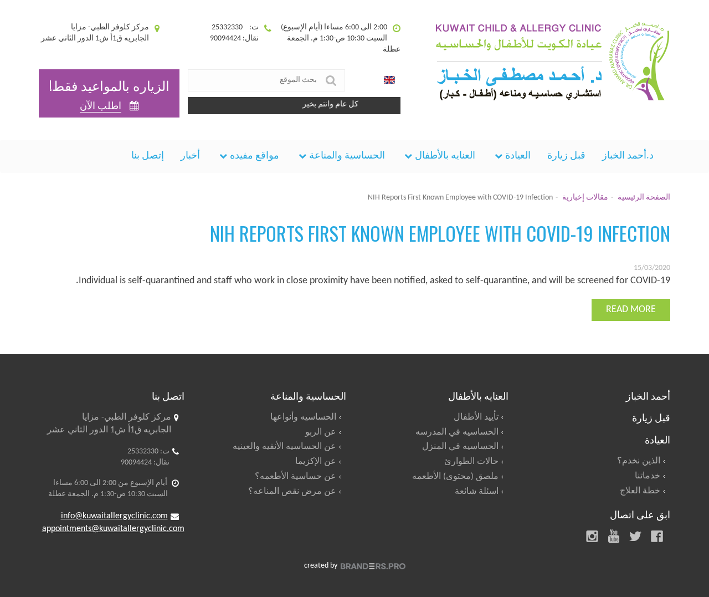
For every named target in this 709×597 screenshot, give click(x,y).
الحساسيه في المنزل (460, 446)
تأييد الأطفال (476, 417)
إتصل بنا (147, 156)
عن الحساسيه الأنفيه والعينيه (284, 446)
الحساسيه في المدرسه (457, 432)
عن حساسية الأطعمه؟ (295, 476)
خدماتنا (647, 476)
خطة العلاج (640, 491)
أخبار (190, 156)
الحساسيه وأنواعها (303, 417)
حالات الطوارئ (471, 461)
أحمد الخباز (648, 395)
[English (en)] (389, 80)
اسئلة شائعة (477, 491)
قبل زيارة (566, 156)
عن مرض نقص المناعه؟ (292, 491)
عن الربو (320, 432)
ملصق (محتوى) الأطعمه (455, 476)
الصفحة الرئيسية (644, 197)
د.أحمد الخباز (628, 156)
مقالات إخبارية (585, 197)
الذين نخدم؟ (638, 461)
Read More (631, 309)
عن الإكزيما (315, 461)
